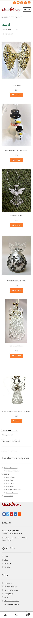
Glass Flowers (10, 486)
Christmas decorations (12, 471)
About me (7, 563)
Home (5, 17)
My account (8, 583)
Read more (16, 421)
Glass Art (6, 474)
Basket (25, 613)
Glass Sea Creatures (12, 493)
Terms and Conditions (11, 590)
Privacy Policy (8, 594)
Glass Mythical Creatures (13, 490)
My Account (5, 615)
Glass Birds (9, 480)
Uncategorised (8, 496)
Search (16, 615)
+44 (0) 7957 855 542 (13, 531)
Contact (7, 567)
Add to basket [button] (16, 95)
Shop (6, 560)
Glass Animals (10, 477)
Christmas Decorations (10, 468)
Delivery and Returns (10, 586)
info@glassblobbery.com (14, 533)
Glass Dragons (10, 483)
